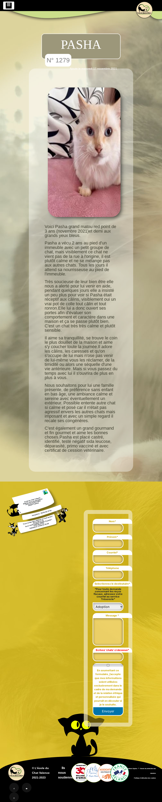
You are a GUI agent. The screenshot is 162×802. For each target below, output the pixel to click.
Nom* (112, 521)
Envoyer (108, 711)
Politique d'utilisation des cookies (145, 778)
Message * (112, 615)
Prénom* (112, 536)
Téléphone (112, 568)
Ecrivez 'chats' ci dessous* (112, 650)
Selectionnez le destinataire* (112, 583)
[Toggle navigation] (8, 5)
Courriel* (112, 552)
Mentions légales (131, 768)
